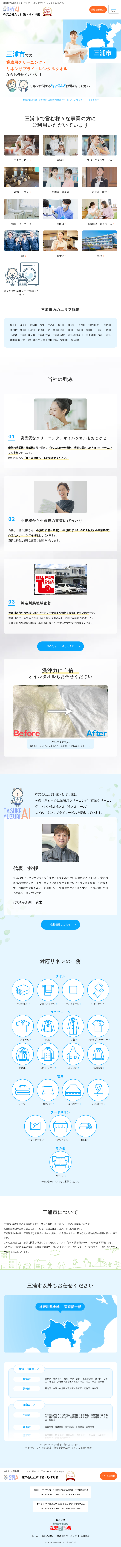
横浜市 (27, 1379)
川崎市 (27, 1388)
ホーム (35, 1536)
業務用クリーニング (67, 1536)
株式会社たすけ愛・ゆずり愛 (21, 14)
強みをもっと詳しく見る (60, 646)
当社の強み (47, 1536)
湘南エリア (29, 1404)
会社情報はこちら (60, 924)
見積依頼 (100, 9)
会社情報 (85, 1536)
